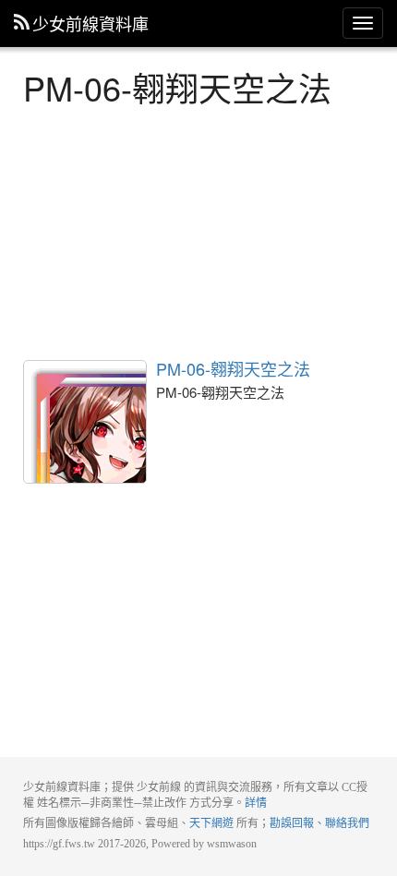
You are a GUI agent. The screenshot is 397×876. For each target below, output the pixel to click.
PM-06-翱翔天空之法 (85, 422)
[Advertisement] (198, 230)
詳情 (256, 803)
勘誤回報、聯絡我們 (319, 823)
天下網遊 (211, 823)
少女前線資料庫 (90, 23)
